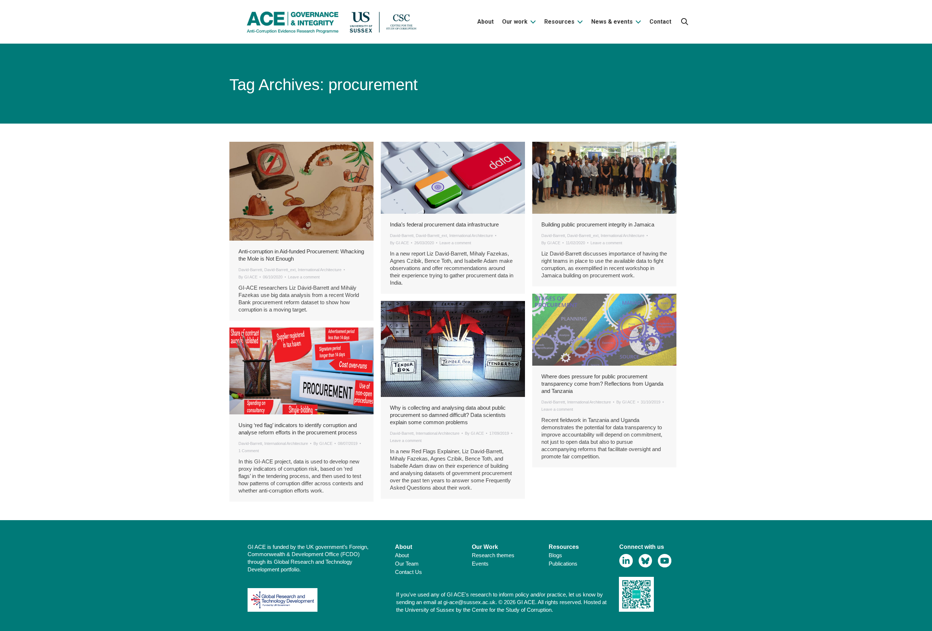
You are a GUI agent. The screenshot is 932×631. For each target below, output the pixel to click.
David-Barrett (250, 270)
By (247, 277)
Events (480, 563)
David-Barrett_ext (280, 270)
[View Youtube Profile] (664, 560)
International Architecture (319, 270)
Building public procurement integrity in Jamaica (597, 224)
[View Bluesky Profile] (645, 560)
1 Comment (248, 451)
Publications (563, 563)
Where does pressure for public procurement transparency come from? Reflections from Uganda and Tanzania (602, 383)
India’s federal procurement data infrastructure (444, 224)
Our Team (407, 563)
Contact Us (408, 572)
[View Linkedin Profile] (626, 560)
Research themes (493, 555)
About (402, 555)
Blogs (555, 555)
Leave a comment (304, 277)
